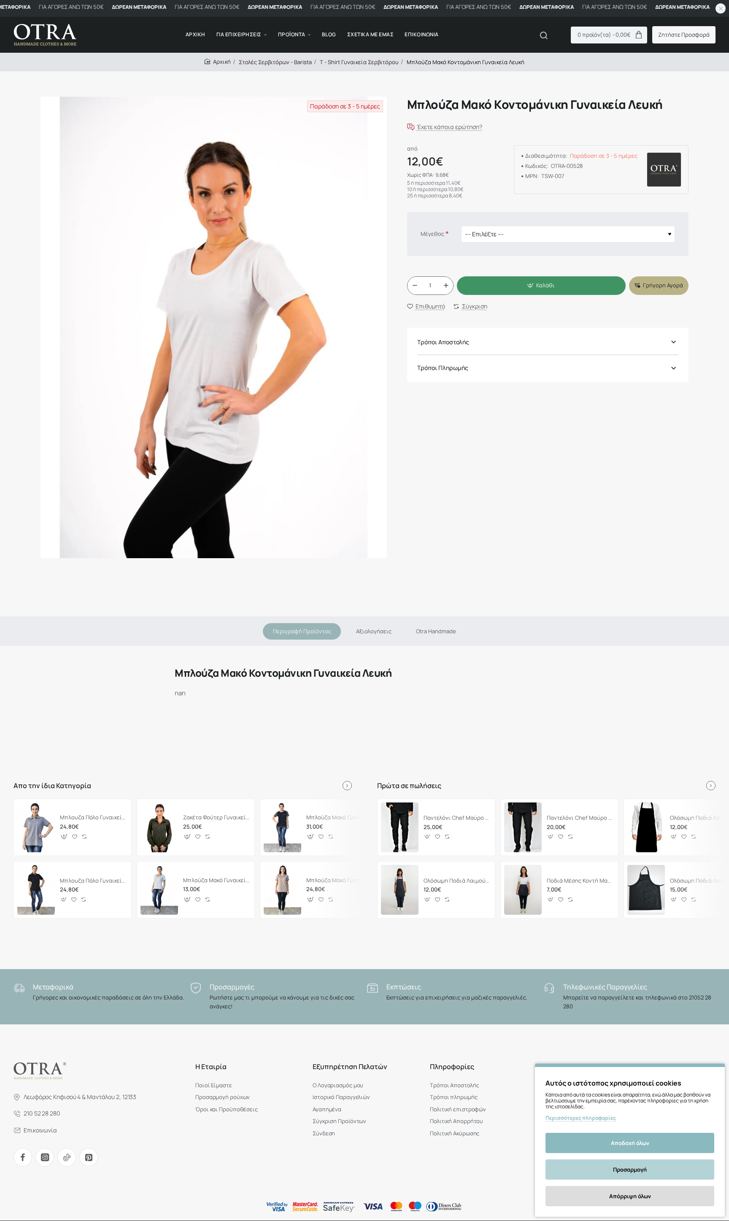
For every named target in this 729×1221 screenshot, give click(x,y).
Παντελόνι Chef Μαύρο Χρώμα (580, 817)
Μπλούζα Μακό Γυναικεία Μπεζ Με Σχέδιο (339, 879)
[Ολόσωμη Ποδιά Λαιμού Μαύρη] (646, 827)
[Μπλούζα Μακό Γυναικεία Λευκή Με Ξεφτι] (159, 890)
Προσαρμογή (630, 1169)
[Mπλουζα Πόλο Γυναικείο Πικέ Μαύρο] (36, 890)
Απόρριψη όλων (630, 1196)
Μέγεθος (432, 234)
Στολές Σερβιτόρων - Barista (275, 62)
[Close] (721, 8)
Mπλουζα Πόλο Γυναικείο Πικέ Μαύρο (93, 880)
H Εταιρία (211, 1066)
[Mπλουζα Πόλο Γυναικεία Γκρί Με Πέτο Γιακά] (36, 827)
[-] (415, 285)
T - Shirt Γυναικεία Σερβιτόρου (359, 62)
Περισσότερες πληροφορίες (580, 1117)
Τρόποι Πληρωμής (442, 368)
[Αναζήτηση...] (543, 35)
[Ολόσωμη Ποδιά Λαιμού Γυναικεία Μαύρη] (399, 890)
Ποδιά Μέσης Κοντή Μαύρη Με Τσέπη (580, 880)
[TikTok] (66, 1157)
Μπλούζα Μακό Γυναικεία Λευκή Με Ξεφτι (216, 879)
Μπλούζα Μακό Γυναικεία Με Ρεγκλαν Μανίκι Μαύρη (339, 817)
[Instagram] (44, 1157)
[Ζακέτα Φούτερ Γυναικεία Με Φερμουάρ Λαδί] (159, 827)
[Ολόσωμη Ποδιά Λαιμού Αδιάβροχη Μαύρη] (646, 890)
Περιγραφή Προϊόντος (302, 631)
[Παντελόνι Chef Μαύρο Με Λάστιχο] (399, 827)
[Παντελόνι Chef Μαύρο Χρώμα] (523, 827)
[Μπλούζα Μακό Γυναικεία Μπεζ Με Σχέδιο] (282, 890)
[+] (446, 285)
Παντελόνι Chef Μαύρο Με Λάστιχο (457, 817)
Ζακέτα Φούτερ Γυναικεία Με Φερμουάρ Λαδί (216, 817)
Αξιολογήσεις (374, 631)
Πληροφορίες (452, 1066)
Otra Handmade (436, 631)
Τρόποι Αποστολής (443, 342)
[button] (541, 285)
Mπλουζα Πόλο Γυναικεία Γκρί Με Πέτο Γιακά (93, 817)
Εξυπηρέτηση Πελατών (350, 1066)
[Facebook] (23, 1157)
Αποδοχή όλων (630, 1143)
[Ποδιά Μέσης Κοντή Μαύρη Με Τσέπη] (523, 890)
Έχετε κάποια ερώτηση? (449, 127)
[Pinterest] (88, 1157)
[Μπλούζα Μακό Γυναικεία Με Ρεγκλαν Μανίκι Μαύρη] (282, 827)
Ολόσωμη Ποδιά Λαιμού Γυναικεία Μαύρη (457, 880)
